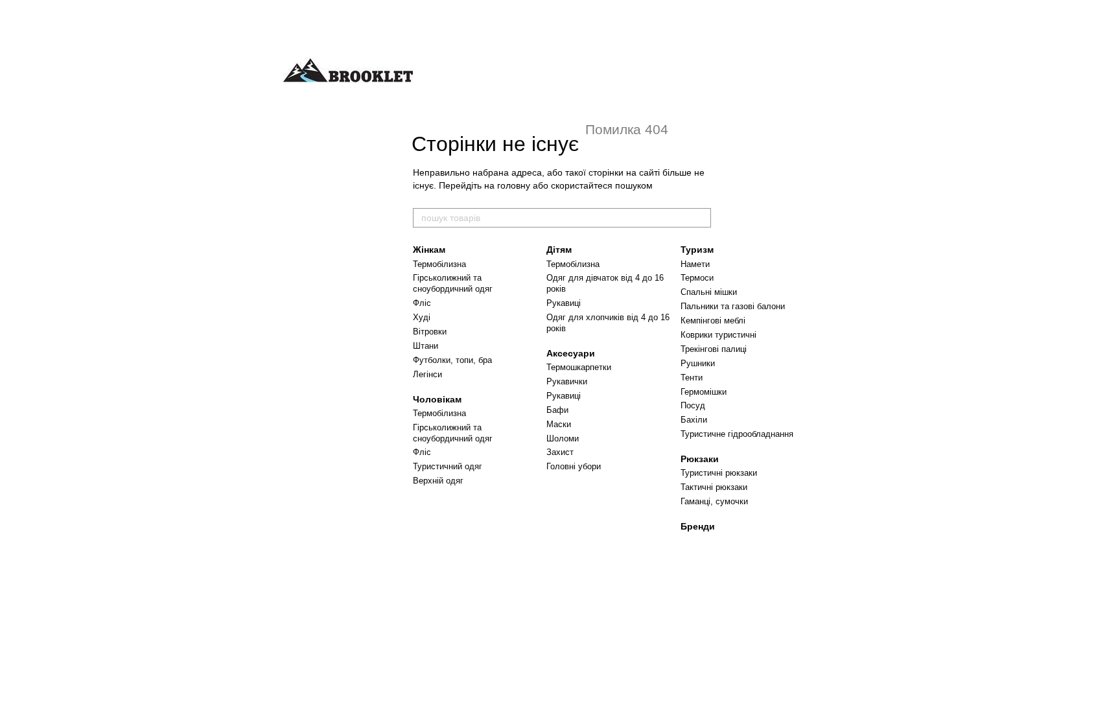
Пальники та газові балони (733, 306)
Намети (695, 264)
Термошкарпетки (578, 367)
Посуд (693, 405)
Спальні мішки (709, 292)
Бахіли (694, 420)
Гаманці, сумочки (714, 501)
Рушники (698, 363)
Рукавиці (563, 303)
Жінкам (429, 249)
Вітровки (430, 331)
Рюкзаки (700, 459)
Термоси (697, 278)
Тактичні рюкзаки (714, 487)
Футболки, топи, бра (452, 360)
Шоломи (562, 438)
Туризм (697, 249)
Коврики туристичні (718, 335)
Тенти (692, 377)
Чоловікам (437, 399)
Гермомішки (704, 392)
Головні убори (573, 466)
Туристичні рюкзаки (719, 473)
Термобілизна (439, 264)
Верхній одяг (438, 480)
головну (513, 185)
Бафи (557, 410)
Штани (425, 346)
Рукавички (566, 381)
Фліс (422, 303)
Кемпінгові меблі (713, 320)
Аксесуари (570, 353)
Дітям (559, 249)
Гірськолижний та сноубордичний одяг (453, 283)
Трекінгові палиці (714, 349)
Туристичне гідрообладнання (737, 434)
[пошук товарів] (700, 218)
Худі (421, 317)
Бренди (698, 526)
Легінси (427, 374)
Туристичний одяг (447, 466)
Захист (560, 452)
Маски (558, 424)
